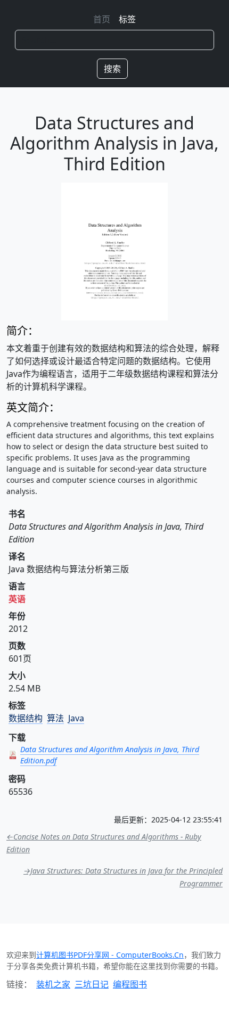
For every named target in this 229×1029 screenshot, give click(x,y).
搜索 (112, 69)
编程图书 (130, 984)
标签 (127, 19)
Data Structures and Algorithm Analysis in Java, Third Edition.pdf (109, 754)
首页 (101, 19)
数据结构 (26, 718)
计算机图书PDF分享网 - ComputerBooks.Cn (110, 955)
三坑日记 (92, 984)
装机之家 (53, 984)
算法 (55, 718)
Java (76, 718)
